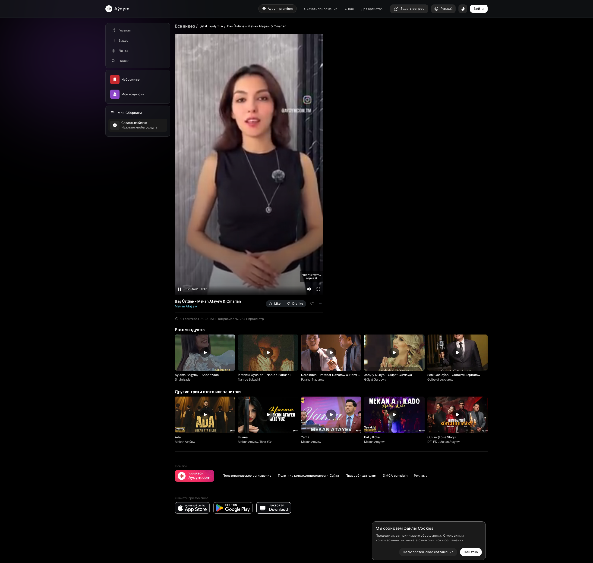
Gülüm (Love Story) (441, 437)
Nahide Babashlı (249, 379)
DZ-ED (432, 442)
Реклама (420, 475)
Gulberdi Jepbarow (440, 379)
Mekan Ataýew (186, 306)
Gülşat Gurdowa (375, 379)
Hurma (243, 437)
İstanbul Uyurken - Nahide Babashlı (264, 375)
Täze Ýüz (265, 442)
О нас (349, 9)
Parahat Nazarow (312, 379)
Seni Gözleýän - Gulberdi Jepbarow (453, 375)
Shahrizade (182, 379)
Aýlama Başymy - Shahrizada (197, 375)
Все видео (185, 26)
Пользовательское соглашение (247, 475)
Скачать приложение (321, 9)
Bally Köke (372, 437)
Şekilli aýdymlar (211, 26)
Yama (305, 437)
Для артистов (372, 9)
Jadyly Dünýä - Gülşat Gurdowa (388, 375)
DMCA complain (395, 475)
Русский (447, 8)
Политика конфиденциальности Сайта (308, 475)
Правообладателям (361, 475)
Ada (178, 437)
